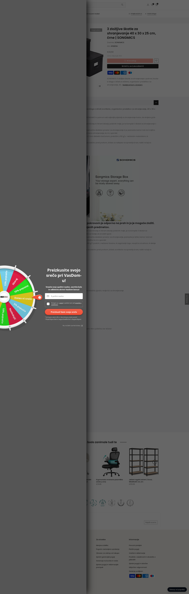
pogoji (61, 303)
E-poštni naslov (57, 296)
